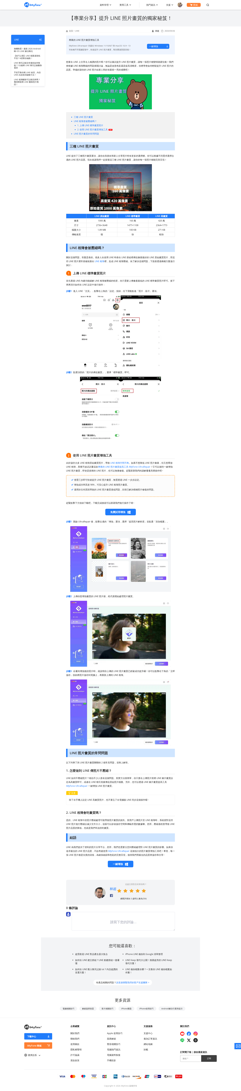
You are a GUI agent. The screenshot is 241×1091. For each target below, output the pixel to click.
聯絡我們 (74, 1038)
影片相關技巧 (107, 1008)
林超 (157, 30)
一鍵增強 (153, 46)
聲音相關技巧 (113, 1044)
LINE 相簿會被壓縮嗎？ (85, 121)
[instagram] (196, 1034)
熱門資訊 (150, 4)
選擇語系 (32, 1055)
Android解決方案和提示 (172, 1008)
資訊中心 (111, 1026)
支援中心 (148, 1033)
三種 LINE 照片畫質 (83, 117)
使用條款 (74, 1044)
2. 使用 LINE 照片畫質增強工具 (92, 129)
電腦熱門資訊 (113, 1049)
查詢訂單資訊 (150, 1038)
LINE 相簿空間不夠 (119, 462)
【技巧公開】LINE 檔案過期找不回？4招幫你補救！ (27, 57)
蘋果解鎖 (111, 1038)
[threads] (196, 1040)
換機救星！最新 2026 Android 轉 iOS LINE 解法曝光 (27, 49)
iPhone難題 (126, 1008)
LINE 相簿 (99, 261)
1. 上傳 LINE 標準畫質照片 (90, 125)
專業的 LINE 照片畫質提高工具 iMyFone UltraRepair (124, 466)
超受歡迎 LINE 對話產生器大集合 (91, 954)
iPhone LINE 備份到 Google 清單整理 (144, 954)
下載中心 (31, 1036)
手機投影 (111, 1060)
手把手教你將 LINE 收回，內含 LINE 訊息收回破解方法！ (27, 73)
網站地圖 (148, 1044)
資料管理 (104, 4)
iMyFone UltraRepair (77, 785)
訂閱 (209, 1058)
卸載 (146, 1049)
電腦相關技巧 (68, 1008)
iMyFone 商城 (34, 1045)
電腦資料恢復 (113, 1054)
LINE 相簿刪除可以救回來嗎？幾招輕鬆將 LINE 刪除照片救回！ (27, 82)
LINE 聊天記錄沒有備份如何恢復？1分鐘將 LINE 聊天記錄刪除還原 (28, 65)
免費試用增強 (118, 512)
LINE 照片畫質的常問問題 (86, 133)
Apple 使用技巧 (114, 1033)
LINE (77, 30)
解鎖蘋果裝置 (88, 1008)
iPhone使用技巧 (146, 1008)
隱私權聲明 (76, 1049)
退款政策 (74, 1060)
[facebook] (190, 1034)
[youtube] (183, 1034)
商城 (195, 4)
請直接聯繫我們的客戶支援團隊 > (132, 982)
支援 (168, 4)
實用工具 (124, 4)
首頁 (71, 30)
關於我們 (74, 1033)
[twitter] (190, 1040)
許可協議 (74, 1054)
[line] (183, 1040)
